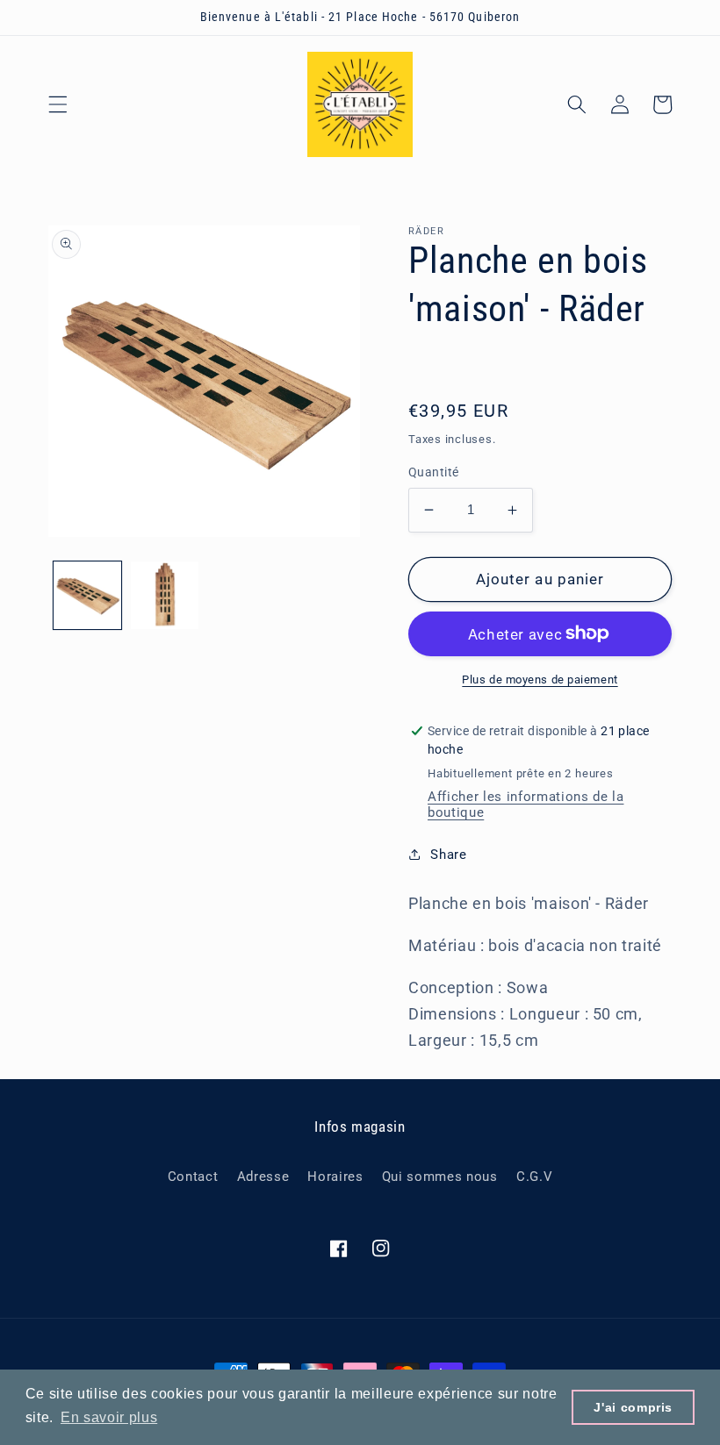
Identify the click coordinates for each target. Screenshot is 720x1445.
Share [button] (448, 854)
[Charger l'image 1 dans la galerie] (87, 595)
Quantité (433, 472)
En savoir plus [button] (109, 1417)
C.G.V (534, 1176)
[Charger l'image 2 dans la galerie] (164, 595)
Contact (193, 1176)
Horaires (335, 1176)
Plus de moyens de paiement (539, 679)
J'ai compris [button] (633, 1407)
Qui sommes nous (440, 1176)
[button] (58, 104)
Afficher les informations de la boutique (525, 804)
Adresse (263, 1176)
